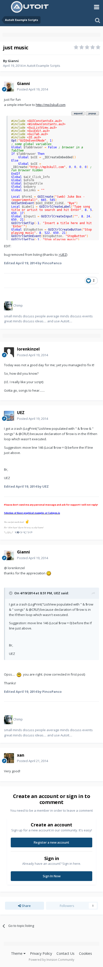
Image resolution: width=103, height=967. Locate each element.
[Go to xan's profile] (9, 758)
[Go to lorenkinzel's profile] (9, 352)
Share (26, 905)
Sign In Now (51, 876)
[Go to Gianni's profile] (9, 86)
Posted (32, 89)
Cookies (85, 953)
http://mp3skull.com (51, 104)
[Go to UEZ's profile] (9, 416)
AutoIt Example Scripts (43, 65)
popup (92, 113)
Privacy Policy (41, 953)
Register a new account (51, 842)
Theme (17, 953)
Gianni (13, 61)
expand (78, 113)
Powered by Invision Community (51, 960)
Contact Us (65, 953)
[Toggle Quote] (11, 593)
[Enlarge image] (48, 573)
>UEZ (62, 254)
